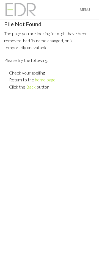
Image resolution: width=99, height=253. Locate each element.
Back (31, 86)
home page (45, 79)
